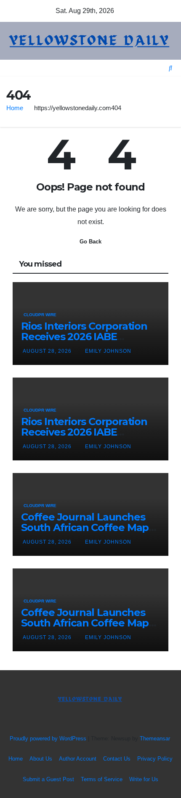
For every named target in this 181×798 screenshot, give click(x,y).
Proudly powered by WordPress (49, 738)
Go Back (90, 241)
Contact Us (116, 759)
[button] (170, 67)
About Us (40, 759)
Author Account (77, 759)
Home (14, 107)
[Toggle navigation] (94, 68)
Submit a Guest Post (48, 779)
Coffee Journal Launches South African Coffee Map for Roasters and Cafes (85, 527)
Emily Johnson (108, 351)
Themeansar (155, 738)
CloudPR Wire (40, 314)
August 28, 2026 (48, 351)
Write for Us (143, 779)
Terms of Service (101, 779)
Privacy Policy (155, 759)
